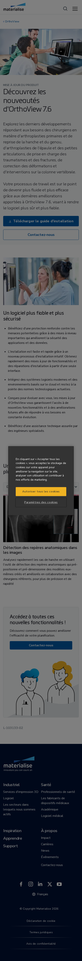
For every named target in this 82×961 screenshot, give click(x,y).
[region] (41, 480)
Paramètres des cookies (41, 502)
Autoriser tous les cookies (41, 491)
